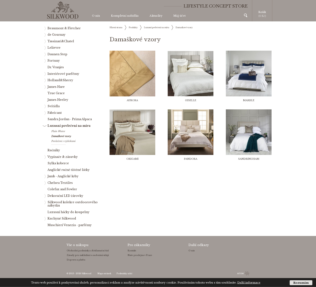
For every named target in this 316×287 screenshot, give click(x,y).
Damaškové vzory (184, 27)
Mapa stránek (104, 273)
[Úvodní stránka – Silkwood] (62, 10)
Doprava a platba (76, 259)
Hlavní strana (116, 27)
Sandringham (248, 158)
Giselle (190, 100)
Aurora (132, 100)
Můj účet (179, 15)
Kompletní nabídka (125, 15)
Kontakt (132, 250)
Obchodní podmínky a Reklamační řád (88, 250)
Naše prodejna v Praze (140, 255)
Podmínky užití (124, 273)
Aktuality (156, 15)
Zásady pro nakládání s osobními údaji (88, 255)
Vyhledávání (245, 15)
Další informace (248, 282)
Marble (248, 100)
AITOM (240, 273)
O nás (96, 15)
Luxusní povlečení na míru (156, 27)
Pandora (190, 158)
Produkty (133, 27)
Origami (132, 158)
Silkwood (86, 273)
